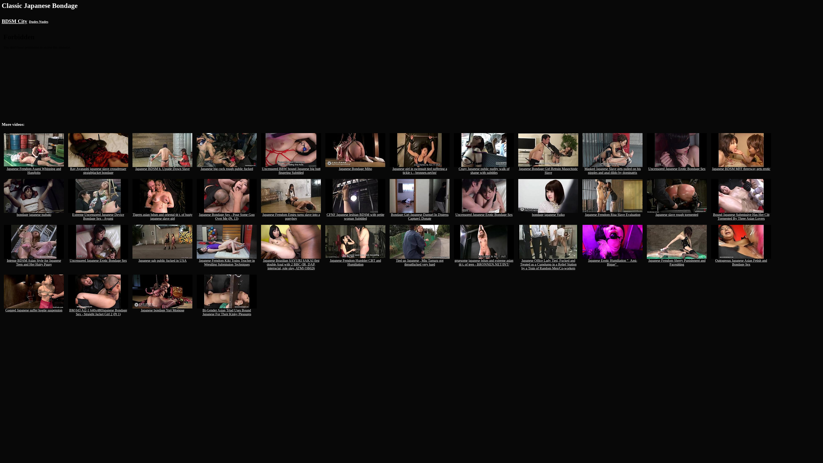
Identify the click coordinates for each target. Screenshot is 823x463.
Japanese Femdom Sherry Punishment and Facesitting (677, 262)
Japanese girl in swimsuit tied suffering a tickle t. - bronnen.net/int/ (419, 170)
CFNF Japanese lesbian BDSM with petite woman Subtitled (355, 216)
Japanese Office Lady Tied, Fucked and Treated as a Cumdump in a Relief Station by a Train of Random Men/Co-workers (548, 264)
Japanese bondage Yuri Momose (162, 310)
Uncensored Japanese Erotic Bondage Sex (677, 169)
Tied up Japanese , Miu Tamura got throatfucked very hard (419, 262)
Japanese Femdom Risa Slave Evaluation (612, 214)
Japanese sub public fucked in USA (162, 260)
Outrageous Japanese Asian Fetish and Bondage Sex (741, 262)
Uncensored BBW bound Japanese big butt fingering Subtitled (291, 170)
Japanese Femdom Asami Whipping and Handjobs (34, 170)
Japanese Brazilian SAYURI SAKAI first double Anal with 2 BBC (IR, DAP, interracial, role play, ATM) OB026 (291, 264)
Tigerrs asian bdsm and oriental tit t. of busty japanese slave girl (162, 216)
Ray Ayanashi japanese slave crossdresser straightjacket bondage (98, 170)
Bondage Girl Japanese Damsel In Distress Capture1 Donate (420, 216)
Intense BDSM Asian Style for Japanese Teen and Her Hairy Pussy (34, 262)
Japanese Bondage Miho (355, 169)
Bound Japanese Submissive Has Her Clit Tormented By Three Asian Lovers (741, 216)
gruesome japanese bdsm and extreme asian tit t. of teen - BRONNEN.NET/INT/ (484, 262)
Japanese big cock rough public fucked (227, 169)
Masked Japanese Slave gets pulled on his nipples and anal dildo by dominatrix (612, 170)
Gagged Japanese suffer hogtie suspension (33, 310)
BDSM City (14, 21)
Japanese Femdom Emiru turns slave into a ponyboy (291, 216)
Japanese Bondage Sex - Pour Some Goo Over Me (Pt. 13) (227, 216)
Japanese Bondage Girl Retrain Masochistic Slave (548, 170)
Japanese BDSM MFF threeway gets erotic (741, 169)
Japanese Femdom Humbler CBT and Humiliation (355, 262)
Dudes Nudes (38, 22)
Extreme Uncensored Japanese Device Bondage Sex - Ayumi (98, 216)
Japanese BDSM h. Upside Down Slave (162, 169)
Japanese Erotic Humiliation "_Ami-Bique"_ (612, 262)
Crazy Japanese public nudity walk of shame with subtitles (484, 170)
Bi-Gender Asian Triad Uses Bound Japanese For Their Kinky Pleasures (227, 312)
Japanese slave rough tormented (676, 214)
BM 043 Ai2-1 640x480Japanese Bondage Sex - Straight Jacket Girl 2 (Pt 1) (98, 312)
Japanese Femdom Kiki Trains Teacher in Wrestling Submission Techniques (227, 262)
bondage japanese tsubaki (34, 214)
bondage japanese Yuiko (548, 214)
